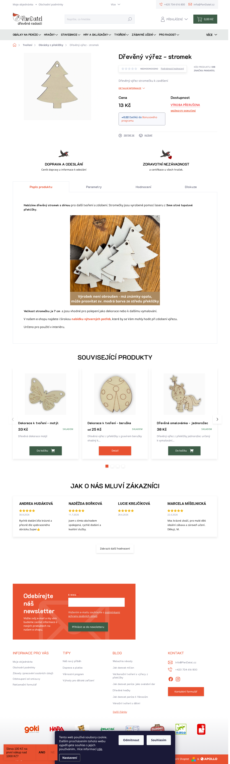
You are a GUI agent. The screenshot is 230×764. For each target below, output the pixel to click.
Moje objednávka (23, 4)
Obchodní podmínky (51, 4)
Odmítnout (131, 740)
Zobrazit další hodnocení (115, 548)
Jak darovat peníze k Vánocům (130, 696)
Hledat (130, 19)
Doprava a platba (72, 667)
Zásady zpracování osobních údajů (33, 673)
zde (99, 749)
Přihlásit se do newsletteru (88, 627)
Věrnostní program (73, 674)
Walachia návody (123, 661)
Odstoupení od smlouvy (26, 678)
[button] (107, 466)
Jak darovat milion (123, 667)
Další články (120, 712)
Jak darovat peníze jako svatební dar (134, 684)
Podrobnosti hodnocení (172, 68)
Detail (115, 450)
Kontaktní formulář (185, 691)
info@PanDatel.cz (185, 662)
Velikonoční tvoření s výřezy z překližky (130, 675)
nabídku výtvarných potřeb (91, 319)
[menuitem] (27, 34)
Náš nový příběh (72, 661)
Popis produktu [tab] (41, 187)
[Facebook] (170, 678)
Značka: (204, 70)
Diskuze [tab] (191, 187)
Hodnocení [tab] (143, 187)
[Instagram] (178, 678)
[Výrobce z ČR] (107, 729)
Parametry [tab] (94, 187)
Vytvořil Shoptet (179, 759)
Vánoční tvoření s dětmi (126, 703)
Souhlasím (158, 740)
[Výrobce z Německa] (32, 729)
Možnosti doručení (183, 111)
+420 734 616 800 (186, 669)
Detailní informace (130, 88)
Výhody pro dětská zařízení (78, 680)
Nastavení (69, 758)
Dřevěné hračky (121, 690)
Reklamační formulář (25, 684)
